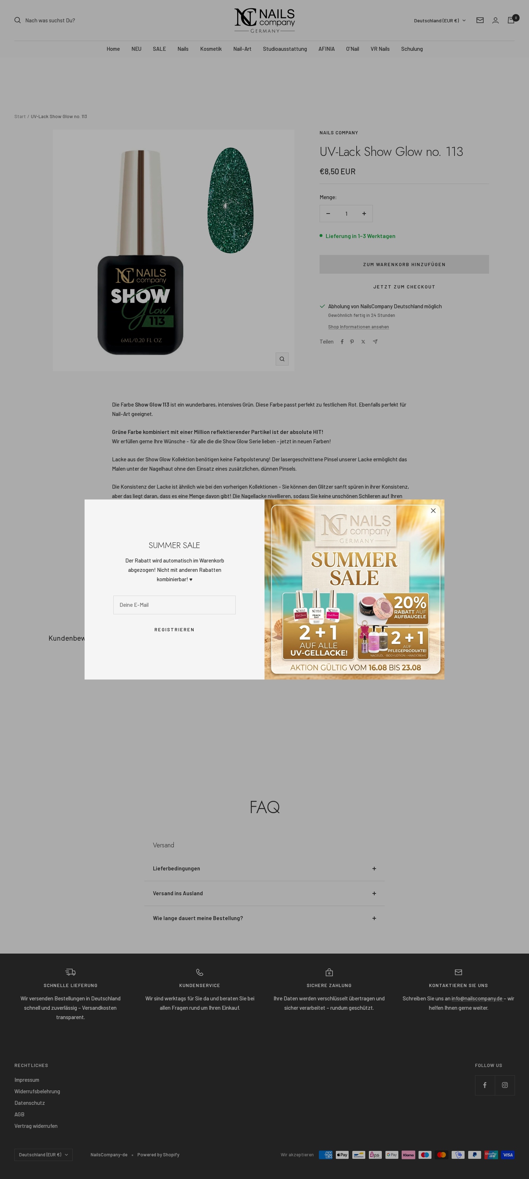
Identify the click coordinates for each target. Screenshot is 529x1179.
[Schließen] (433, 510)
